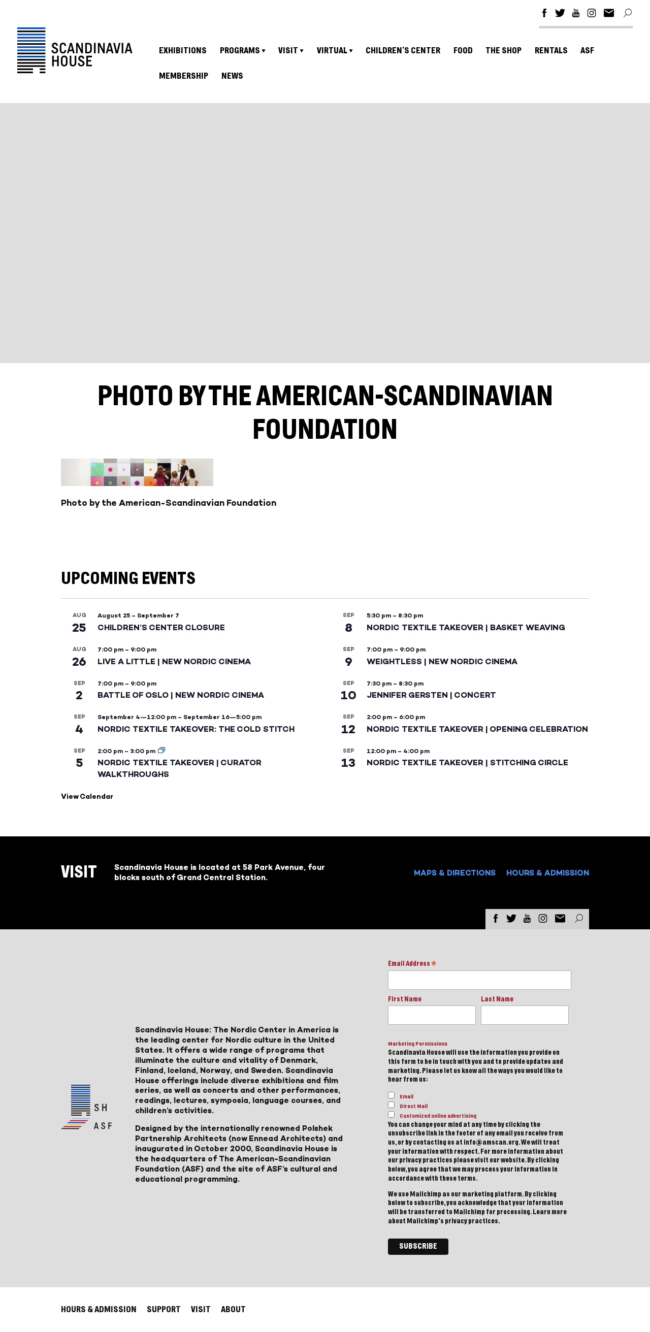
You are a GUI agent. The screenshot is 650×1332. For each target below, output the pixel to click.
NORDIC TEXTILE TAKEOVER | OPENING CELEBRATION (477, 729)
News (232, 76)
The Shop (503, 50)
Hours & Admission (547, 873)
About (233, 1309)
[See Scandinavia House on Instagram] (592, 14)
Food (463, 50)
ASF (587, 50)
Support (164, 1309)
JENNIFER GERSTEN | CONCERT (431, 695)
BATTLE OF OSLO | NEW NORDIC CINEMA (181, 695)
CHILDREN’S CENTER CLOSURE (161, 627)
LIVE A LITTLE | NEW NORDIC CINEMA (174, 661)
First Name (404, 999)
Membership (183, 76)
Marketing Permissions (417, 1044)
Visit (288, 50)
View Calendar (87, 796)
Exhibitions (183, 50)
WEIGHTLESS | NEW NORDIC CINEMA (442, 661)
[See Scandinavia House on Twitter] (560, 14)
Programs (240, 50)
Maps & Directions (455, 873)
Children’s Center (403, 50)
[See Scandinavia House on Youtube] (576, 14)
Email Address (412, 964)
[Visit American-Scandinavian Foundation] (86, 1125)
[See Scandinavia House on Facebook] (544, 14)
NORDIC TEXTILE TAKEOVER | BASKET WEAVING (466, 627)
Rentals (551, 50)
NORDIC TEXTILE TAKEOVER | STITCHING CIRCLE (467, 762)
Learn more (550, 1212)
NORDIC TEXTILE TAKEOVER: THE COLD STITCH (196, 729)
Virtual (332, 50)
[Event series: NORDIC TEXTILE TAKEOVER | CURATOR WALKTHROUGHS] (161, 751)
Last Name (497, 999)
